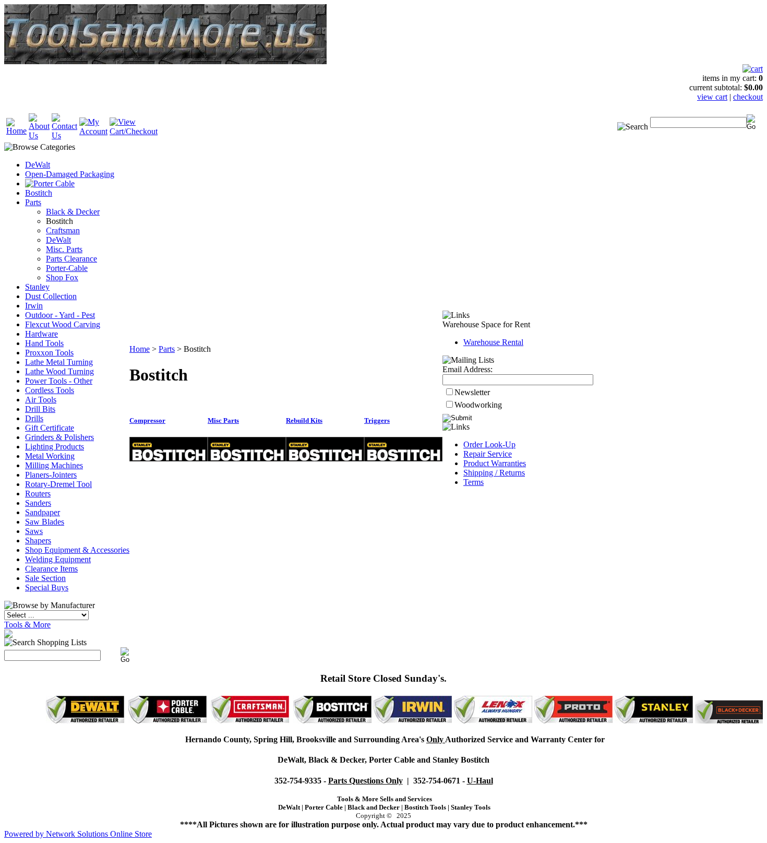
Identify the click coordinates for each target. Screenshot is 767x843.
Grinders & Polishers (59, 437)
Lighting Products (54, 446)
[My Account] (93, 131)
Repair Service (487, 453)
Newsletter (472, 392)
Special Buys (46, 587)
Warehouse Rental (493, 342)
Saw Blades (44, 521)
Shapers (38, 540)
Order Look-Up (489, 444)
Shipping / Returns (494, 472)
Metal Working (50, 456)
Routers (38, 493)
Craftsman (63, 230)
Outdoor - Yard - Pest (60, 315)
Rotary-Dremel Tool (58, 484)
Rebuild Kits (304, 420)
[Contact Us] (64, 135)
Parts (33, 202)
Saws (34, 531)
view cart (712, 96)
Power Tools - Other (58, 380)
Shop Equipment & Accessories (77, 549)
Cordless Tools (49, 390)
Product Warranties (494, 463)
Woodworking (478, 404)
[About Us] (39, 135)
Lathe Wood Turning (59, 371)
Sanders (38, 502)
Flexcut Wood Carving (62, 324)
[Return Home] (16, 130)
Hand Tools (44, 343)
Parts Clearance (71, 258)
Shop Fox (62, 277)
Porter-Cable (67, 268)
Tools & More (27, 624)
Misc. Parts (64, 249)
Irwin (34, 305)
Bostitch (38, 192)
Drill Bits (40, 409)
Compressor (147, 420)
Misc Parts (223, 420)
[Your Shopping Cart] (752, 68)
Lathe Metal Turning (59, 362)
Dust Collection (51, 296)
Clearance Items (51, 568)
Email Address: (467, 369)
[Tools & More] (8, 635)
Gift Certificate (49, 427)
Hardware (41, 333)
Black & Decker (73, 211)
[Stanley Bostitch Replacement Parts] (168, 458)
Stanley (37, 286)
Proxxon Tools (49, 352)
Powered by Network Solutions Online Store (78, 833)
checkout (748, 96)
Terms (473, 482)
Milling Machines (54, 465)
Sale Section (45, 578)
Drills (34, 418)
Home (139, 349)
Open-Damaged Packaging (69, 174)
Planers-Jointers (51, 474)
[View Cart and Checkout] (134, 131)
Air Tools (40, 399)
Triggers (377, 420)
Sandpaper (42, 512)
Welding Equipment (58, 559)
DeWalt (37, 164)
